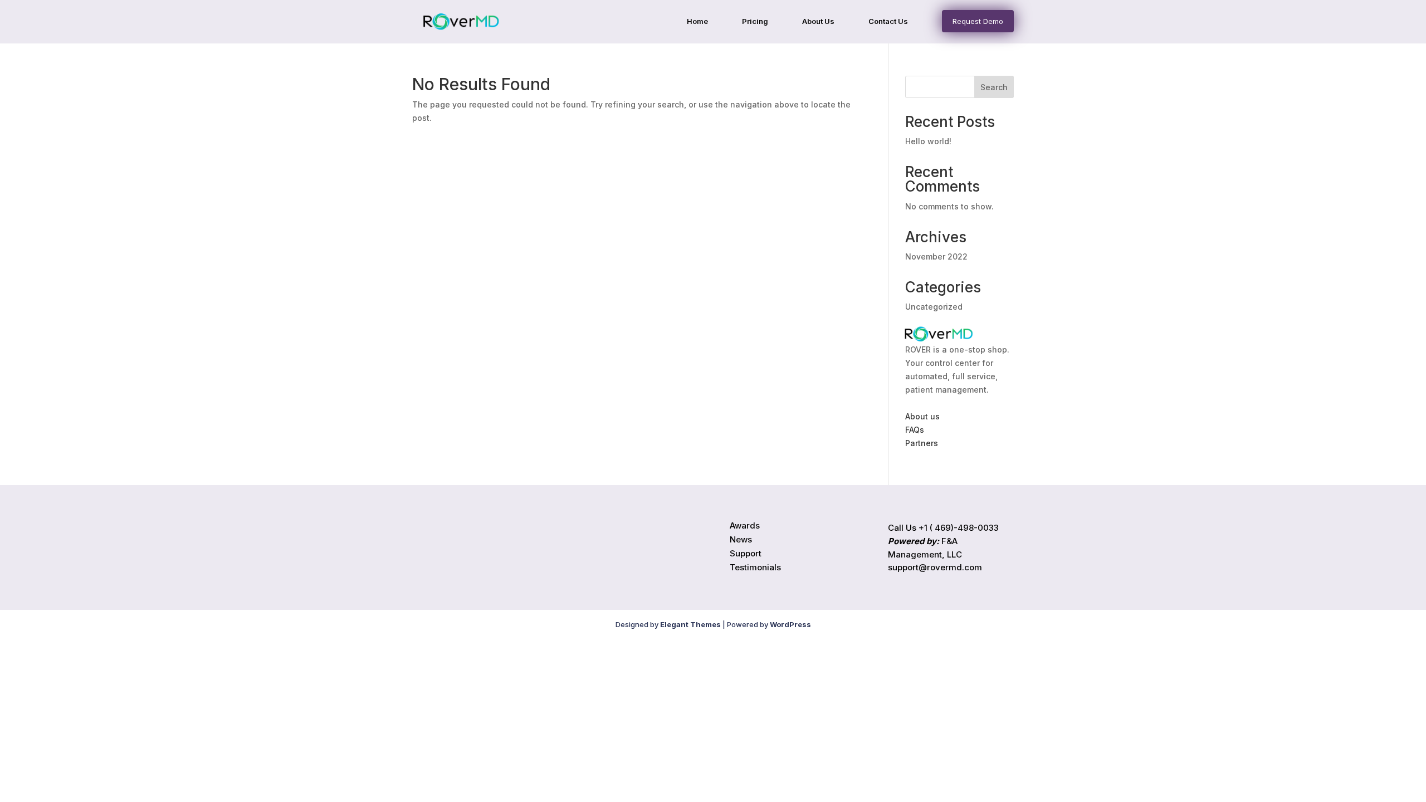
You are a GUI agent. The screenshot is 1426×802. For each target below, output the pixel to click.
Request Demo (978, 21)
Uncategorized (934, 306)
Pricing (755, 21)
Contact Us (888, 21)
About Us (818, 21)
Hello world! (928, 141)
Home (697, 21)
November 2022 (936, 256)
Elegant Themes (690, 624)
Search (994, 87)
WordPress (790, 624)
